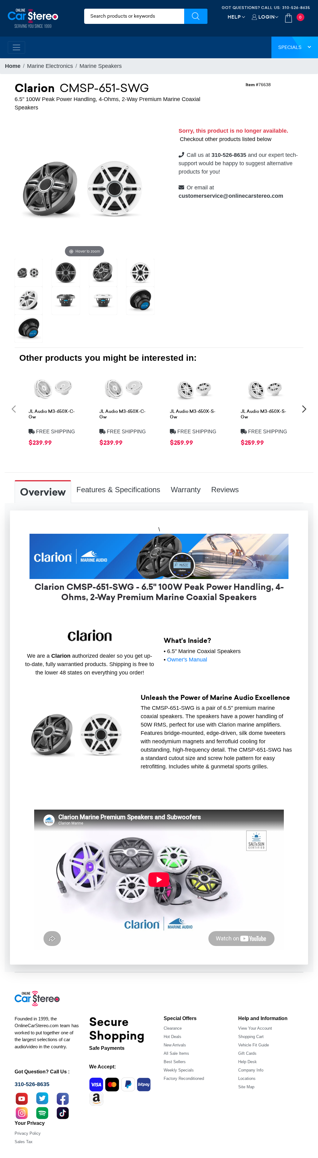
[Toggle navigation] (16, 47)
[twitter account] (42, 1098)
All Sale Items (176, 1053)
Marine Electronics (50, 66)
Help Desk (247, 1061)
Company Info (250, 1070)
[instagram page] (22, 1112)
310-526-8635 (296, 7)
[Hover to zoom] (84, 188)
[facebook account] (63, 1098)
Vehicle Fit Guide (253, 1045)
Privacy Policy (28, 1133)
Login (266, 17)
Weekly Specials (179, 1070)
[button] (13, 408)
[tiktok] (63, 1112)
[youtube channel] (22, 1098)
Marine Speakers (101, 66)
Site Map (246, 1087)
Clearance (173, 1028)
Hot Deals (172, 1036)
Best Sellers (175, 1061)
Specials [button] (290, 47)
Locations (247, 1078)
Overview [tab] (43, 492)
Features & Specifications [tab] (118, 489)
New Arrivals (175, 1045)
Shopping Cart (251, 1036)
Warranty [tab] (186, 489)
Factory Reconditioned (184, 1078)
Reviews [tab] (225, 489)
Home (12, 66)
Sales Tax (24, 1141)
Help (234, 17)
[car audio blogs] (42, 1112)
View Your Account (255, 1028)
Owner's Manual (187, 659)
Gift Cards (247, 1053)
